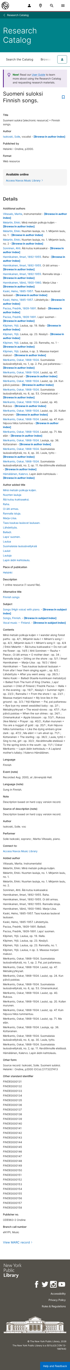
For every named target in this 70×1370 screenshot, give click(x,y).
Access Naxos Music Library (20, 851)
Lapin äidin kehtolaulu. (16, 560)
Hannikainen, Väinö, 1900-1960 (22, 282)
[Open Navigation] (63, 5)
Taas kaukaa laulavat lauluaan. (21, 522)
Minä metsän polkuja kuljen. (20, 490)
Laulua (7, 541)
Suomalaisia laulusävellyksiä (20, 546)
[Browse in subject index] (40, 618)
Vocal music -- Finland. (17, 622)
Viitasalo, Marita (12, 213)
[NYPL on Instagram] (53, 1285)
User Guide (38, 74)
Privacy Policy (57, 1299)
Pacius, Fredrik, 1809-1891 (19, 308)
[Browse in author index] (49, 136)
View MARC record (16, 1242)
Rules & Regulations (54, 1306)
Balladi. (7, 532)
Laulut (6, 550)
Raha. (6, 504)
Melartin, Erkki (11, 222)
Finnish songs (11, 597)
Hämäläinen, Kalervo (15, 473)
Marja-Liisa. (10, 518)
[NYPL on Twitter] (45, 1285)
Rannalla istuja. (12, 513)
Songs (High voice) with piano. (21, 609)
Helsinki (7, 572)
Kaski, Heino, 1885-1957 (18, 291)
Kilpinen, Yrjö (10, 325)
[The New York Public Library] (5, 5)
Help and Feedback (55, 1366)
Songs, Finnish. (12, 618)
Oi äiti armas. (11, 508)
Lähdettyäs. (10, 527)
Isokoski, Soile (11, 136)
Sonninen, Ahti (11, 248)
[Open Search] (51, 5)
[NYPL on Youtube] (62, 1285)
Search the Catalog (19, 59)
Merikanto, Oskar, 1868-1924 (21, 359)
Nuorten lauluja (12, 494)
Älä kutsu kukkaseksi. (16, 499)
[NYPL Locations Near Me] (40, 5)
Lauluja (7, 555)
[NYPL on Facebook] (37, 1285)
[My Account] (29, 5)
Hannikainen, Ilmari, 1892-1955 (22, 256)
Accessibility (58, 1293)
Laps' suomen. (12, 536)
